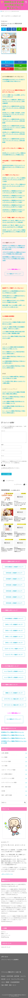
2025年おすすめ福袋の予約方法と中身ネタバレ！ (14, 5)
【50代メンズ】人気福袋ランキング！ (14, 642)
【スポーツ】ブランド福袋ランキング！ (14, 648)
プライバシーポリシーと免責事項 (9, 959)
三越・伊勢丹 (4, 985)
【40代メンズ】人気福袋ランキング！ (14, 636)
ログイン (3, 931)
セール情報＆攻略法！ (7, 774)
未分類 (3, 791)
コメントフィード (5, 935)
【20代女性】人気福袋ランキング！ (14, 572)
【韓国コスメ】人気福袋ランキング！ (14, 692)
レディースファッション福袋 (9, 782)
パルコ (3, 982)
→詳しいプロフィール (7, 874)
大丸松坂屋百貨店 (15, 982)
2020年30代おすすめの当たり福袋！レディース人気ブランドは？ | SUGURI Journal (14, 919)
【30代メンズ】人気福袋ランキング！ (14, 630)
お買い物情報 (5, 753)
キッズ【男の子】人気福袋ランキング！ (14, 677)
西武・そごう (12, 985)
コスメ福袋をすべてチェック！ (14, 273)
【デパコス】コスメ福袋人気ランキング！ (14, 705)
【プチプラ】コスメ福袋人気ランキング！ (14, 698)
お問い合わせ (4, 956)
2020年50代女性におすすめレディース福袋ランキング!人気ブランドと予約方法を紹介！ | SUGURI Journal (14, 892)
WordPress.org (5, 937)
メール (3, 450)
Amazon (3, 976)
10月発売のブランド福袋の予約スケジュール (12, 735)
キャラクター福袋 (6, 761)
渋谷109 (3, 979)
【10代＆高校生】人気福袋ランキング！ (14, 566)
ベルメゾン (23, 976)
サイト (2, 455)
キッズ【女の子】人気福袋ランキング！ (14, 671)
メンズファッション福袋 (8, 778)
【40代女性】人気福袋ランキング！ (14, 591)
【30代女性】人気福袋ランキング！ (14, 585)
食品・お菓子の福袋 (7, 795)
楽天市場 (16, 976)
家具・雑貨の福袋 (6, 786)
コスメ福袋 (4, 765)
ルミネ (8, 979)
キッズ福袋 (4, 757)
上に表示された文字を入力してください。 (10, 468)
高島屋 (7, 982)
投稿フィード (4, 933)
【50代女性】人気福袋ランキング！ (14, 597)
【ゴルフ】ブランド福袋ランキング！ (14, 654)
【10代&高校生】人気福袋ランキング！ (14, 618)
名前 (2, 444)
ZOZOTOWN (10, 976)
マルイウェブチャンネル (17, 979)
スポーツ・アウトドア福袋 (8, 769)
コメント (3, 430)
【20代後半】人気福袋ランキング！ (14, 578)
